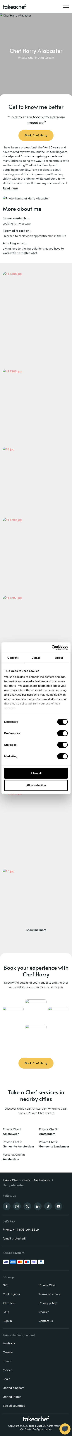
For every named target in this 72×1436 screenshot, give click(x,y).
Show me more (36, 930)
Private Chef (47, 1285)
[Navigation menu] (66, 6)
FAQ (6, 1312)
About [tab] (59, 657)
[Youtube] (58, 1206)
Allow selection (36, 785)
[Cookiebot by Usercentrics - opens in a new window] (52, 647)
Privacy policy (48, 1303)
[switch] (62, 733)
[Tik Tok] (48, 1206)
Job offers (9, 1303)
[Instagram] (17, 1206)
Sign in (7, 1321)
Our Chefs (25, 1429)
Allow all (36, 773)
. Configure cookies (42, 1429)
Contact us (46, 1321)
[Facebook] (7, 1206)
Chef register (11, 1294)
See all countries (14, 1406)
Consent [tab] (12, 657)
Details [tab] (36, 657)
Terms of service (50, 1294)
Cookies (44, 1312)
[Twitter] (27, 1206)
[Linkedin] (38, 1206)
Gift (5, 1285)
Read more (10, 188)
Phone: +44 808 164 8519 (21, 1230)
